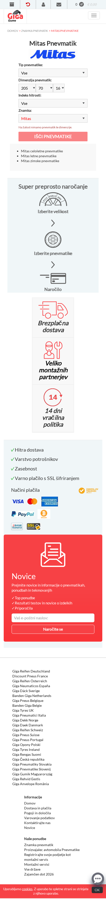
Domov (29, 803)
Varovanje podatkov (39, 818)
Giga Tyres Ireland (26, 749)
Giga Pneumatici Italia (29, 715)
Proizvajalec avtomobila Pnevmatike (52, 850)
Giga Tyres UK (23, 710)
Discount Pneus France (30, 676)
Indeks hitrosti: (29, 95)
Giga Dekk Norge (25, 720)
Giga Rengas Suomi (26, 754)
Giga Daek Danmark (27, 725)
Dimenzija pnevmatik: (35, 80)
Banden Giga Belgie (27, 705)
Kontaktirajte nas (37, 823)
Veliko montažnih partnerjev (53, 369)
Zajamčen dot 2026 (39, 874)
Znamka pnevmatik (38, 845)
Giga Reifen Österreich (29, 681)
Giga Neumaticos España (31, 686)
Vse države (32, 869)
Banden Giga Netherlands (31, 696)
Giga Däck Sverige (26, 691)
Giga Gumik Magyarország (32, 774)
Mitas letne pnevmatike (38, 156)
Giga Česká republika (28, 759)
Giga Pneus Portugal (27, 740)
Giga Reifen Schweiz (27, 730)
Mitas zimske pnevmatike (40, 161)
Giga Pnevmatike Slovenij (31, 769)
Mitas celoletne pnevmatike (42, 151)
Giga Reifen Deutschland (31, 671)
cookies (27, 889)
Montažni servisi (36, 864)
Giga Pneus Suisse (25, 735)
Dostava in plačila (37, 808)
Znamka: (25, 110)
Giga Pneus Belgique (27, 700)
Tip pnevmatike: (30, 65)
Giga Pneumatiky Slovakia (32, 764)
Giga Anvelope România (30, 784)
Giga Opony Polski (26, 745)
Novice (29, 828)
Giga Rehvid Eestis (26, 779)
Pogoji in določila (37, 813)
